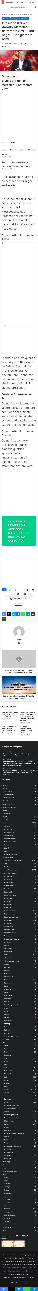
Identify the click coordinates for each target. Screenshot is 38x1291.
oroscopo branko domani (24, 14)
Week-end (7, 1158)
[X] (9, 614)
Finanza (5, 820)
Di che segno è (9, 1121)
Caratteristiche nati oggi (12, 1108)
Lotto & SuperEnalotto (11, 1005)
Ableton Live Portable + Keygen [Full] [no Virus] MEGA (10, 714)
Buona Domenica (10, 911)
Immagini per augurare (10, 870)
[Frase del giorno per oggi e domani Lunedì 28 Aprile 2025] (7, 1244)
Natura (6, 1014)
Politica (6, 1083)
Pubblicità (25, 1277)
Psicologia (7, 1024)
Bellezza (7, 973)
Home (5, 14)
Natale (6, 851)
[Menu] (3, 7)
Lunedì (6, 848)
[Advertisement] (19, 113)
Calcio (6, 1177)
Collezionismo (9, 977)
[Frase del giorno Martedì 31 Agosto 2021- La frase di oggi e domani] (19, 659)
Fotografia (7, 989)
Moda (6, 1011)
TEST (4, 1224)
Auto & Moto (8, 967)
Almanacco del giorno (11, 961)
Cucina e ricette (8, 804)
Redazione (18, 1274)
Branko (6, 1102)
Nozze (6, 1017)
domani (19, 605)
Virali (5, 1086)
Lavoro (6, 1002)
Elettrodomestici (9, 798)
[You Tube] (21, 1282)
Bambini (7, 970)
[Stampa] (4, 619)
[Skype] (14, 614)
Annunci (5, 785)
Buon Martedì (8, 886)
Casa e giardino (8, 791)
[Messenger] (18, 614)
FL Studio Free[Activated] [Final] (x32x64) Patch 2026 (26, 729)
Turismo (7, 1039)
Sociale (6, 1033)
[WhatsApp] (23, 614)
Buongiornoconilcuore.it (12, 1105)
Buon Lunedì (8, 882)
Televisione (6, 1209)
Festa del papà (9, 929)
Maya (6, 1140)
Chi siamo (26, 1274)
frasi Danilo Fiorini (10, 842)
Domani (6, 1124)
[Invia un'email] (10, 43)
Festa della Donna (10, 933)
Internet (6, 1190)
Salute (5, 1165)
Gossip (5, 863)
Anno (6, 1096)
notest (5, 1064)
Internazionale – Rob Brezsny (14, 1133)
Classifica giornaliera (11, 1115)
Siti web (7, 1199)
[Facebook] (4, 614)
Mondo (6, 1080)
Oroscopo (12, 14)
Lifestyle (5, 954)
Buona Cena (8, 907)
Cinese (6, 1111)
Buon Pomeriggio (10, 895)
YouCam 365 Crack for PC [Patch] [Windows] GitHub (9, 728)
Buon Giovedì (8, 879)
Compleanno (8, 835)
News (6, 1052)
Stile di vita (6, 1183)
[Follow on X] (9, 43)
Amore (6, 1093)
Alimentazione (9, 958)
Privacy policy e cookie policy (12, 1277)
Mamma (7, 813)
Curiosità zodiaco (10, 1118)
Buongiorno (8, 923)
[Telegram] (28, 614)
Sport (4, 1174)
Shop (4, 1168)
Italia (5, 1077)
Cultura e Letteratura (10, 807)
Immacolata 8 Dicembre (12, 939)
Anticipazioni (8, 1212)
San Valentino (8, 951)
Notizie (5, 1067)
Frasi (4, 823)
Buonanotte (8, 920)
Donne (5, 810)
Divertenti (7, 1074)
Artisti (6, 1046)
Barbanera (7, 1099)
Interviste (7, 1049)
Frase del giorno (9, 838)
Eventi (6, 986)
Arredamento (8, 795)
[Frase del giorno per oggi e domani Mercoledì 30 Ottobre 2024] (19, 1244)
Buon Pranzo (8, 898)
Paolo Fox (7, 1149)
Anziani (5, 788)
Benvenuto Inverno (10, 873)
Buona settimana (9, 914)
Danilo (6, 43)
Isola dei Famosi (9, 1215)
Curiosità (7, 980)
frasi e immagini (8, 857)
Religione (7, 1030)
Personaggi (6, 1161)
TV (5, 1206)
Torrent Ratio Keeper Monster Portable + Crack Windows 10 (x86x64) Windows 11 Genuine (27, 716)
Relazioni (7, 1027)
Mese (6, 1143)
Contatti (31, 1271)
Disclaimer (32, 1277)
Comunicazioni (7, 801)
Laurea (6, 845)
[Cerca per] (35, 7)
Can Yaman (8, 867)
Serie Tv (7, 1221)
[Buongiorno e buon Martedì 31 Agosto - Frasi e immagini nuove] (19, 685)
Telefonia (7, 1202)
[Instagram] (26, 1282)
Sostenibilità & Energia (10, 1171)
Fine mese (7, 936)
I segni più (7, 1130)
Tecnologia (6, 1187)
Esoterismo (8, 983)
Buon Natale (8, 892)
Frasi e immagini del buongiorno (13, 860)
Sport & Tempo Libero (11, 1036)
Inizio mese (8, 942)
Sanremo (7, 1218)
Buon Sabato (8, 901)
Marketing (7, 1193)
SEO (5, 1196)
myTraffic (6, 1061)
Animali (6, 964)
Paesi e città (8, 1020)
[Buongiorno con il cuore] (19, 7)
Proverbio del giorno (11, 854)
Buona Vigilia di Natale (11, 917)
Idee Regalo (8, 995)
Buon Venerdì (8, 904)
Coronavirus (8, 1071)
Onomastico (8, 948)
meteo (6, 1008)
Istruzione (7, 998)
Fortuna (6, 1127)
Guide (6, 992)
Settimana (7, 1155)
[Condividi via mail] (33, 614)
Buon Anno (8, 829)
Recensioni (7, 1055)
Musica (5, 1042)
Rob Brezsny (8, 1152)
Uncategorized (7, 1227)
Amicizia (7, 826)
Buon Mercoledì (9, 832)
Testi (5, 1058)
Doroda (5, 816)
